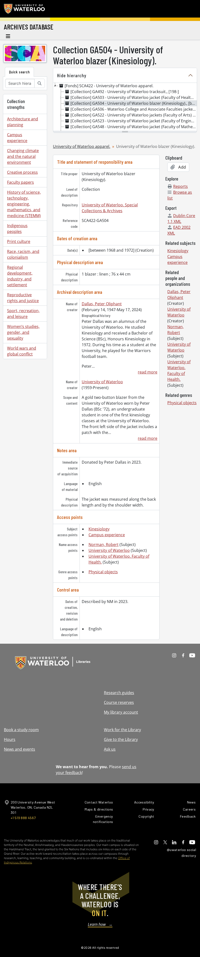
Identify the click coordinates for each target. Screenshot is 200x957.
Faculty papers (20, 182)
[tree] (125, 107)
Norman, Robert (104, 544)
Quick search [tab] (19, 71)
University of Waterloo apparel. (81, 146)
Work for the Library (122, 729)
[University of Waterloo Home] (24, 9)
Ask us (110, 749)
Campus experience (17, 137)
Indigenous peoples (17, 228)
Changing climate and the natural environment (23, 156)
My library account (121, 712)
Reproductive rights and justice (23, 297)
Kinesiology (99, 529)
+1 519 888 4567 (23, 818)
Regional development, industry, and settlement (19, 276)
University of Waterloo (102, 381)
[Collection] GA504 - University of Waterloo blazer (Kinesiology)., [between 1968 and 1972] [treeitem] (133, 103)
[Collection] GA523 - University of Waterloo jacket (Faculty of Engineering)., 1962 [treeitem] (133, 121)
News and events (19, 749)
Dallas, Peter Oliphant (102, 303)
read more (147, 372)
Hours (9, 739)
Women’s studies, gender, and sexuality (23, 332)
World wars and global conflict (21, 351)
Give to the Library (121, 739)
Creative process (22, 172)
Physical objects (103, 571)
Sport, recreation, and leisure (23, 313)
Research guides (119, 692)
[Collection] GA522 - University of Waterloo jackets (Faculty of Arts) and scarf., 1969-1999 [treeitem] (133, 115)
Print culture (18, 241)
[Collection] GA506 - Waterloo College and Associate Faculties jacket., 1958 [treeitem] (133, 109)
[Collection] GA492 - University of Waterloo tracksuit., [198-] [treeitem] (124, 91)
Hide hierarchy (71, 75)
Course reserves (119, 702)
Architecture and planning (22, 121)
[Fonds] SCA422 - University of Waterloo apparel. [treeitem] (109, 85)
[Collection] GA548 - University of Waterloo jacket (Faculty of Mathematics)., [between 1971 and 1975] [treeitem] (133, 126)
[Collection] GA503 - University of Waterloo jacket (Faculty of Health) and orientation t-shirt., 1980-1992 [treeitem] (133, 97)
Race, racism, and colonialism (23, 254)
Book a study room (21, 729)
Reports (180, 186)
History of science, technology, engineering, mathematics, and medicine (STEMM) (24, 204)
